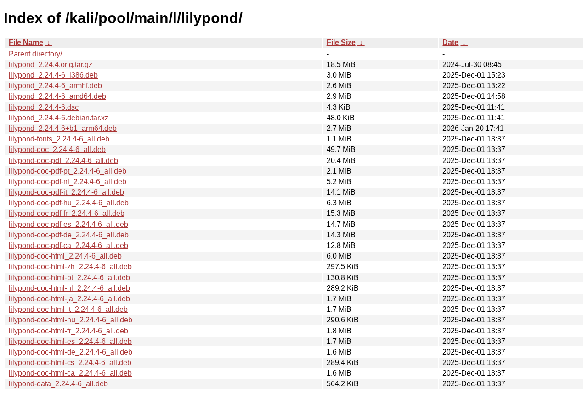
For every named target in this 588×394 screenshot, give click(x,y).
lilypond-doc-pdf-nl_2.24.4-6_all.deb (67, 182)
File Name (26, 42)
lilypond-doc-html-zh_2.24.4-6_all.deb (70, 266)
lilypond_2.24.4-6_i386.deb (53, 75)
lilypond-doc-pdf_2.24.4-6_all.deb (63, 160)
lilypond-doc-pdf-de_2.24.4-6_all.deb (69, 235)
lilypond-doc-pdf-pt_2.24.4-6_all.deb (67, 171)
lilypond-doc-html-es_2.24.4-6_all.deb (70, 341)
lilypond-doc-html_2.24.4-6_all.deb (65, 256)
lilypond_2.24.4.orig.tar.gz (50, 64)
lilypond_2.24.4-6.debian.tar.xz (58, 118)
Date (450, 42)
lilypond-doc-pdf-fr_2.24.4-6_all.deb (66, 213)
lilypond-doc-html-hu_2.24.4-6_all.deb (70, 320)
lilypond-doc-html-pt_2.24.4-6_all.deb (69, 277)
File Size (341, 42)
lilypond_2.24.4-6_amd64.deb (57, 96)
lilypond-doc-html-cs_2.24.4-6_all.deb (70, 362)
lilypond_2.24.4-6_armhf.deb (55, 86)
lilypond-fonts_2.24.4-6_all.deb (59, 139)
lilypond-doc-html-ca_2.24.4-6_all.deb (70, 373)
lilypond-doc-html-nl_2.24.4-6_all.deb (69, 288)
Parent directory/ (35, 54)
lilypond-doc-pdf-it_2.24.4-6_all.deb (66, 192)
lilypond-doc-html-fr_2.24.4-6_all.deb (68, 331)
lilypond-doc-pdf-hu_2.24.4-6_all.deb (69, 203)
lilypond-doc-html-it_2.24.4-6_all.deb (68, 309)
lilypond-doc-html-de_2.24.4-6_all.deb (70, 352)
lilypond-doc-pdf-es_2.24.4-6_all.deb (68, 224)
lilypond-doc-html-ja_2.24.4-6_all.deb (69, 299)
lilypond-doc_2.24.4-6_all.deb (57, 149)
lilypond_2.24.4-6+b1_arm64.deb (63, 128)
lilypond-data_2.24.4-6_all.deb (58, 384)
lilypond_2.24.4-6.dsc (44, 107)
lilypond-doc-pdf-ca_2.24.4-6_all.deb (68, 245)
